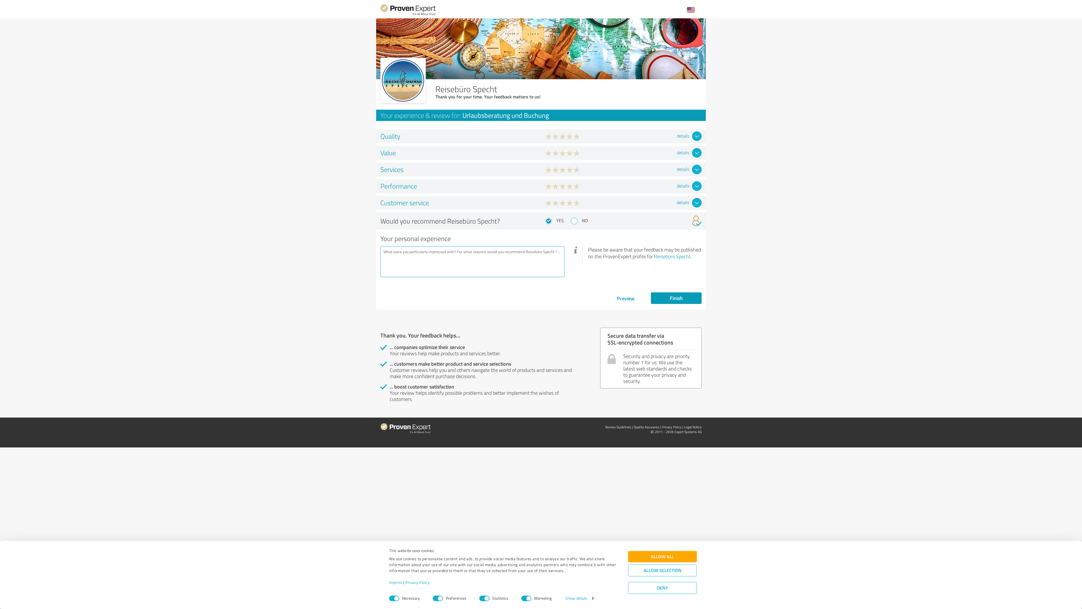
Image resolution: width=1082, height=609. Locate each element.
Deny (662, 588)
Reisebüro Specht (672, 256)
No (585, 220)
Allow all (662, 556)
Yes (560, 220)
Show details (576, 598)
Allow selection (662, 570)
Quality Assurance (646, 427)
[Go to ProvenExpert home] (408, 14)
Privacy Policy (417, 582)
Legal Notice (693, 427)
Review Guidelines (618, 427)
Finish (676, 298)
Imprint (395, 582)
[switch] (438, 598)
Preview (626, 298)
